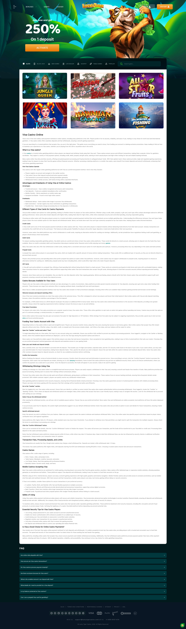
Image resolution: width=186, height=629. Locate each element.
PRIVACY (117, 607)
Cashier (60, 7)
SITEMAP (108, 607)
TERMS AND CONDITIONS (75, 607)
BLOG (62, 607)
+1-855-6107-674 (112, 619)
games (108, 243)
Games (46, 7)
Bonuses (29, 7)
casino (29, 153)
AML (123, 607)
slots (24, 318)
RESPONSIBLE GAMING (94, 607)
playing (72, 360)
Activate (42, 47)
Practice (52, 83)
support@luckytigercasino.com (86, 619)
